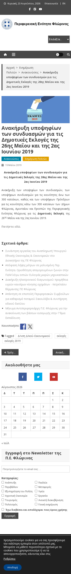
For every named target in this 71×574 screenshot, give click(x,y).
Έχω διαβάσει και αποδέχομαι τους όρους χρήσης (36, 509)
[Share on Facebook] (23, 327)
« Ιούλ (5, 443)
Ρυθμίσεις (9, 559)
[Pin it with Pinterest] (37, 327)
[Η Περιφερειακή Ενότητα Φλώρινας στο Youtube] (54, 376)
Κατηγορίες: (10, 478)
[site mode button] (59, 54)
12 (24, 413)
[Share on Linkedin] (44, 327)
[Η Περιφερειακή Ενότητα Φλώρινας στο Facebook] (23, 376)
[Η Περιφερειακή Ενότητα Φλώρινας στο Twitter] (38, 376)
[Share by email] (51, 327)
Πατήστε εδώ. (11, 226)
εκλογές (61, 336)
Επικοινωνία (51, 3)
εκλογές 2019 (13, 341)
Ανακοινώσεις (11, 158)
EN (63, 3)
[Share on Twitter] (30, 327)
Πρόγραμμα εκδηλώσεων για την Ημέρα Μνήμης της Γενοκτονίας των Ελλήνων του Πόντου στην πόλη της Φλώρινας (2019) (13, 352)
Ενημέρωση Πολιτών (36, 158)
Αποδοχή (12, 567)
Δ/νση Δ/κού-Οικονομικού (34, 336)
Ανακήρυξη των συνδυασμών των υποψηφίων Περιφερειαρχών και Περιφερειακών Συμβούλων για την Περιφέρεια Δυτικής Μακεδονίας (63, 352)
